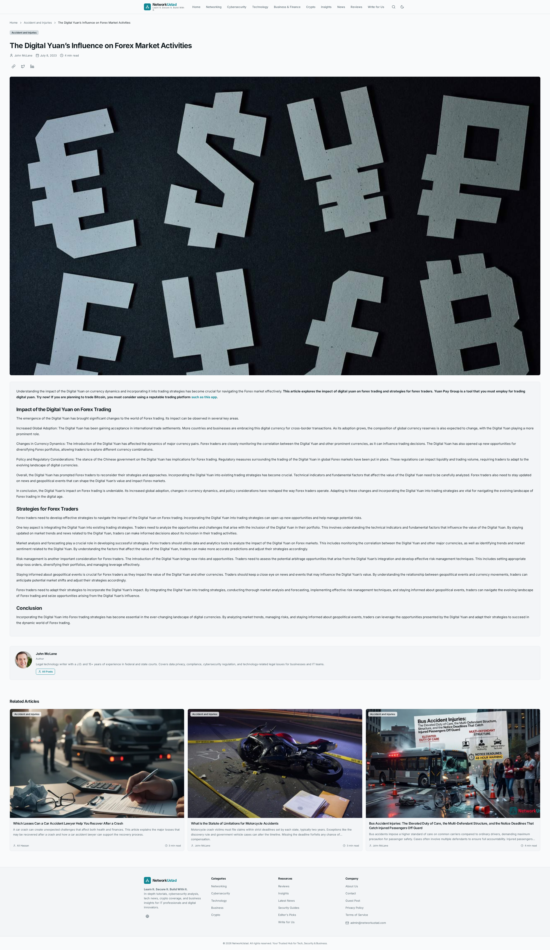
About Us (351, 886)
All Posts (47, 671)
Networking (214, 7)
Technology (260, 7)
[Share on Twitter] (23, 66)
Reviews (356, 7)
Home (196, 7)
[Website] (147, 916)
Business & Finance (287, 7)
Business (217, 907)
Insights (326, 7)
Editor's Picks (287, 914)
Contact (350, 893)
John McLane (46, 654)
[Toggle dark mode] (402, 7)
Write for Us (376, 7)
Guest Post (352, 900)
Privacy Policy (354, 907)
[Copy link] (13, 66)
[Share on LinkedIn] (32, 66)
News (341, 7)
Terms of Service (356, 914)
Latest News (286, 900)
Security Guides (288, 907)
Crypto (310, 7)
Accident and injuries (38, 22)
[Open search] (393, 7)
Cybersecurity (236, 7)
